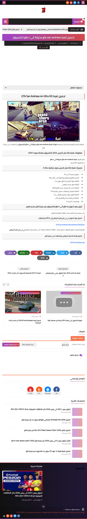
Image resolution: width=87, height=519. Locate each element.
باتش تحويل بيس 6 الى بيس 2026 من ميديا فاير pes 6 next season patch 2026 (40, 440)
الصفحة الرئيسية (49, 43)
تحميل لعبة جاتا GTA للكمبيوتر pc (31, 43)
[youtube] (71, 2)
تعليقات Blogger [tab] (77, 338)
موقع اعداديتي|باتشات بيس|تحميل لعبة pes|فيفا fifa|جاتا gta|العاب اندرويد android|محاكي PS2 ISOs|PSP (50, 512)
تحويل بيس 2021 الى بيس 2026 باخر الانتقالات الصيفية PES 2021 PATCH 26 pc (40, 409)
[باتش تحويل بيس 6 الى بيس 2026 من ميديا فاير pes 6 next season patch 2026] (77, 443)
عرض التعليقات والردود (10, 344)
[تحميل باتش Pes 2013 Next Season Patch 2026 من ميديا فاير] (77, 433)
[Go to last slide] (8, 284)
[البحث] (4, 2)
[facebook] (78, 2)
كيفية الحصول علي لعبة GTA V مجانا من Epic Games (65, 320)
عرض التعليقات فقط (28, 344)
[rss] (67, 2)
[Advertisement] (43, 67)
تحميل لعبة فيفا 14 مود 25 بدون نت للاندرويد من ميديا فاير (48, 451)
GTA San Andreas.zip (77, 242)
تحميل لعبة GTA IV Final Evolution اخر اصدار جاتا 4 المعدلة (25, 321)
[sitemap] (4, 515)
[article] (24, 270)
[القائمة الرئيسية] (5, 21)
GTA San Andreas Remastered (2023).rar (70, 224)
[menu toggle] (83, 2)
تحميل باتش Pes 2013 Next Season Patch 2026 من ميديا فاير (47, 430)
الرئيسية (77, 21)
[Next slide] (4, 284)
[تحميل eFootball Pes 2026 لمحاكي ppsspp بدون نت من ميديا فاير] (77, 422)
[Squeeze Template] (83, 509)
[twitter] (74, 2)
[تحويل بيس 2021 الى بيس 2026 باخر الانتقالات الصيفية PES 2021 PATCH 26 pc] (77, 412)
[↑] (43, 506)
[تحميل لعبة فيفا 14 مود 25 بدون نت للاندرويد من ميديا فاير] (77, 454)
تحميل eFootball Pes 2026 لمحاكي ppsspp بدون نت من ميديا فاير (59, 29)
